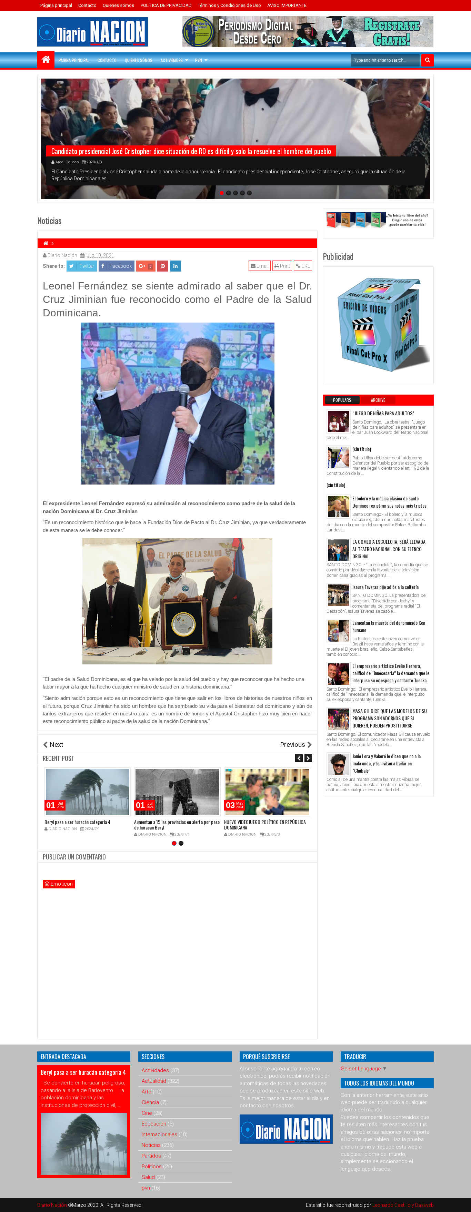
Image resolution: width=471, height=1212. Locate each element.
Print (284, 266)
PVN (198, 60)
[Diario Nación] (45, 59)
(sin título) (361, 448)
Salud (148, 1177)
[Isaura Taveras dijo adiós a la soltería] (338, 595)
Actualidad (154, 1081)
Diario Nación (52, 1205)
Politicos (152, 1166)
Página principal (56, 5)
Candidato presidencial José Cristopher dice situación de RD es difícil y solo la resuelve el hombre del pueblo (191, 151)
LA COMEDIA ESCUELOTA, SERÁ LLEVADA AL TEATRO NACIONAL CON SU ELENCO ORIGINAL (388, 549)
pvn (146, 1188)
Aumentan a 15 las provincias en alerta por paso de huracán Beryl (177, 824)
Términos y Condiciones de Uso (229, 5)
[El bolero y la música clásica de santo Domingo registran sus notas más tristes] (338, 506)
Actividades (172, 60)
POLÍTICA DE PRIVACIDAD (166, 5)
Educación (154, 1124)
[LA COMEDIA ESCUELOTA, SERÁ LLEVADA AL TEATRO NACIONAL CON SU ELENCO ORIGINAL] (338, 550)
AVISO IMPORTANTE (287, 5)
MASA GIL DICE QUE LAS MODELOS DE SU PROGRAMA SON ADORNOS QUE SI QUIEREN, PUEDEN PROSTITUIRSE (389, 718)
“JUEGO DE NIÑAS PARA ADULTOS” (383, 413)
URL (305, 266)
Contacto (87, 5)
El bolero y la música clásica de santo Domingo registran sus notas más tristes (389, 502)
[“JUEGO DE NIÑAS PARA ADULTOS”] (338, 421)
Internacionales (159, 1134)
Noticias (151, 1145)
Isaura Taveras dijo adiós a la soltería (385, 586)
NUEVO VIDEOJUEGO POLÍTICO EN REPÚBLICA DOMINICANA (265, 824)
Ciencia (150, 1102)
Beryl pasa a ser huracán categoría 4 (77, 821)
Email (262, 266)
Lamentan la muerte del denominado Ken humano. (388, 626)
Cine (147, 1113)
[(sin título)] (338, 457)
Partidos (151, 1156)
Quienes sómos (118, 5)
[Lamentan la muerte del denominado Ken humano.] (338, 631)
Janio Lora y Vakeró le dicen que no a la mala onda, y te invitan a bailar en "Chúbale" (386, 763)
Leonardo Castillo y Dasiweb (403, 1205)
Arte (146, 1092)
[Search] (427, 60)
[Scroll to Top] (461, 1202)
